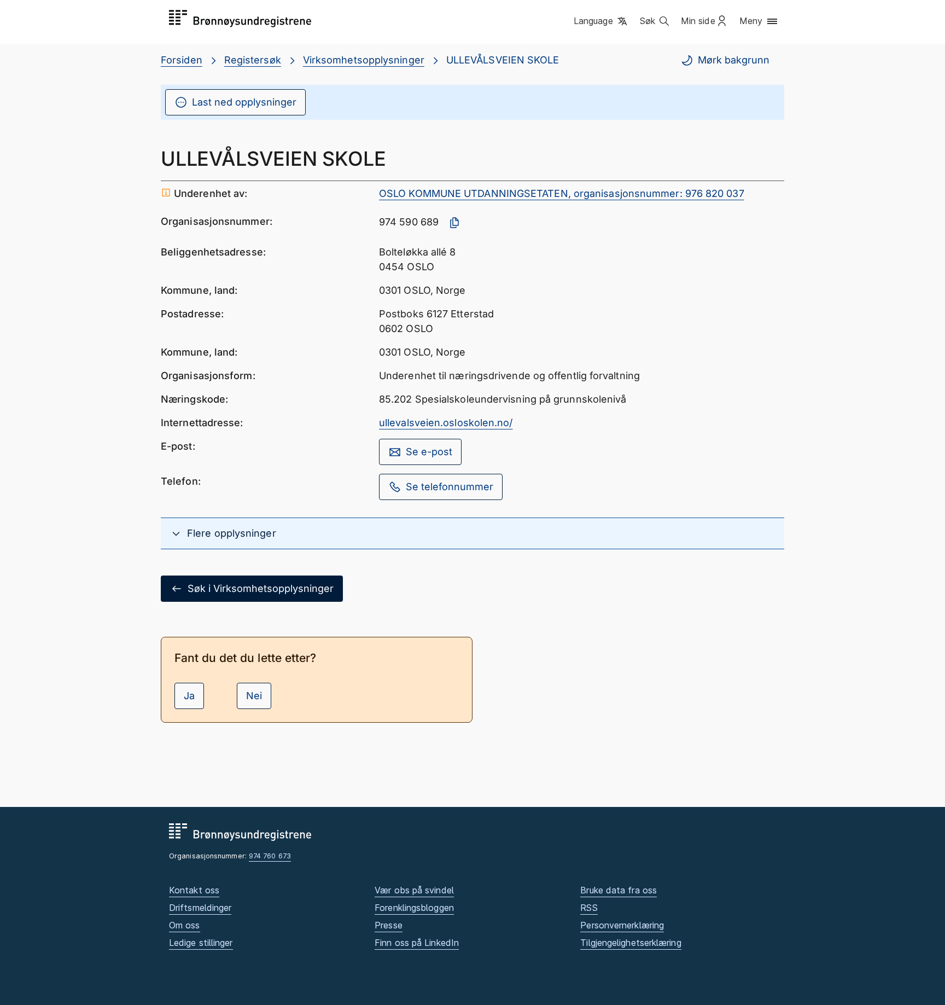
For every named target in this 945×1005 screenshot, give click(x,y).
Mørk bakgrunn (733, 60)
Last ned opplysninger (244, 102)
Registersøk (252, 60)
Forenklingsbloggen (414, 907)
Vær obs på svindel (414, 890)
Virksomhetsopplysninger (363, 60)
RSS (588, 907)
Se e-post (429, 451)
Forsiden (181, 60)
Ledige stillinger (201, 942)
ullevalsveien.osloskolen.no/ (446, 422)
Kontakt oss (194, 890)
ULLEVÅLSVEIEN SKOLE (502, 60)
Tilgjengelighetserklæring (630, 942)
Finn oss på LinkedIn (417, 942)
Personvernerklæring (622, 925)
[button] (601, 21)
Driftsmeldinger (200, 907)
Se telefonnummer (449, 486)
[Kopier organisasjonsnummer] (454, 223)
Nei (254, 695)
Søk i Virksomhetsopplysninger (261, 588)
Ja (189, 695)
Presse (388, 925)
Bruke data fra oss (618, 890)
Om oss (184, 925)
